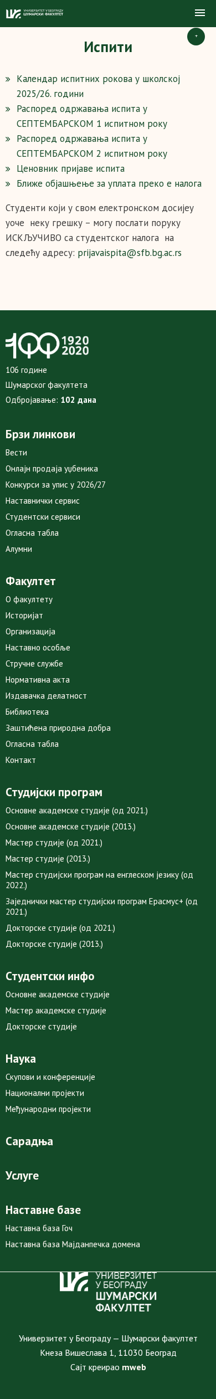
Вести (16, 452)
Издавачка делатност (46, 695)
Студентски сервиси (43, 516)
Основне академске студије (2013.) (71, 826)
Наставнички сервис (43, 500)
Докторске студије (41, 1026)
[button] (199, 13)
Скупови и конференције (50, 1077)
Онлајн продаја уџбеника (52, 468)
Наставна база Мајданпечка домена (73, 1244)
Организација (30, 631)
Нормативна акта (38, 679)
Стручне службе (34, 663)
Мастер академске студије (56, 1010)
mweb (134, 1366)
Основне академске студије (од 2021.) (77, 810)
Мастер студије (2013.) (48, 858)
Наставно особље (38, 647)
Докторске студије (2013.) (54, 944)
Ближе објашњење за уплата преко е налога (109, 183)
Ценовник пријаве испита (71, 168)
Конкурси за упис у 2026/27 (56, 484)
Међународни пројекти (48, 1109)
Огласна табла (32, 532)
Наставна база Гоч (39, 1228)
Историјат (24, 615)
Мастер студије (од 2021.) (54, 842)
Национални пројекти (45, 1093)
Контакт (21, 760)
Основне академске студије (58, 994)
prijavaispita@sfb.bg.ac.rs (130, 253)
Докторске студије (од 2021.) (60, 928)
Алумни (19, 549)
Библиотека (27, 711)
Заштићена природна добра (58, 727)
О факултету (29, 599)
